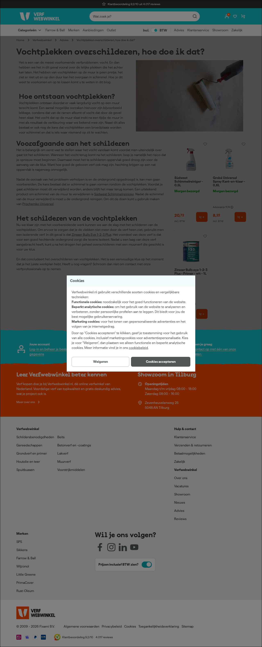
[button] (160, 362)
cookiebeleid (138, 347)
